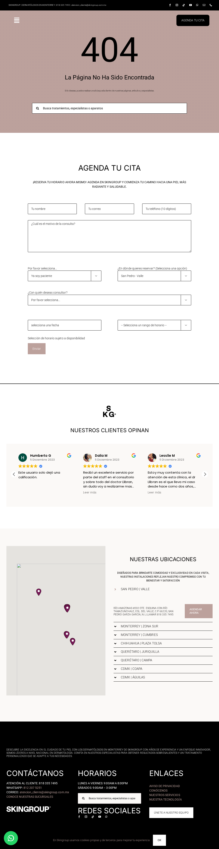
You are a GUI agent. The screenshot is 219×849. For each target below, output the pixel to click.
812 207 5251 (33, 787)
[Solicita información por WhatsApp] (11, 838)
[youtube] (190, 5)
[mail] (204, 5)
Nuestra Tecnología (165, 799)
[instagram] (177, 5)
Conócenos (158, 790)
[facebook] (170, 5)
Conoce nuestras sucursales (29, 796)
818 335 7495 (165, 614)
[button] (205, 474)
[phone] (211, 5)
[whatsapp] (197, 5)
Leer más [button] (89, 493)
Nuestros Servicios (164, 795)
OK (159, 840)
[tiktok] (183, 5)
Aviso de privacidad (164, 786)
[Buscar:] (109, 108)
